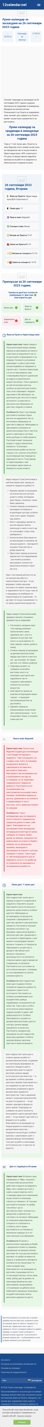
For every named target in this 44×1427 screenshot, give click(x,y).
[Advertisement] (22, 72)
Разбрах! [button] (22, 1422)
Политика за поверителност (14, 1372)
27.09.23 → (36, 35)
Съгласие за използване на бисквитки (18, 1364)
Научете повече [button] (24, 1416)
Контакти (5, 1360)
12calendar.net (14, 5)
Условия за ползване (10, 1368)
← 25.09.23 (7, 35)
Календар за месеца (22, 36)
